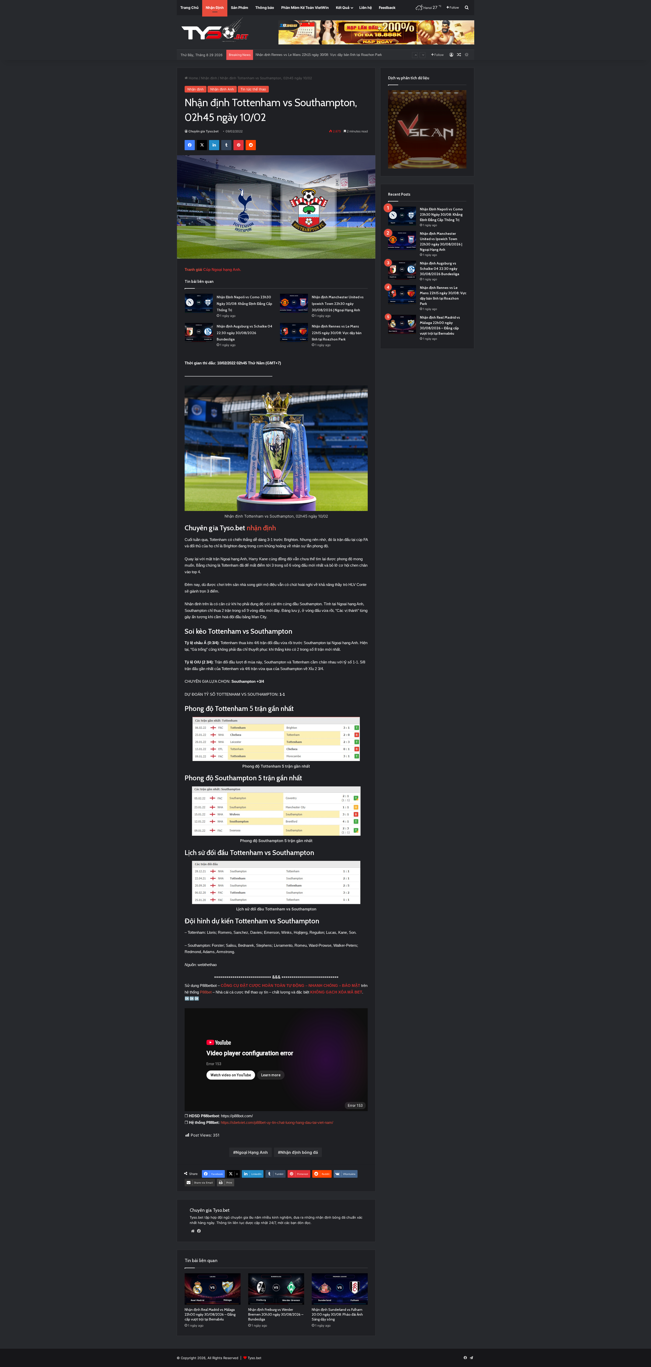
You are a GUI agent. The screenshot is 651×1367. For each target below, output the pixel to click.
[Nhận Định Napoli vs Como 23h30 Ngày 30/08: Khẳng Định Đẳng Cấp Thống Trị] (199, 303)
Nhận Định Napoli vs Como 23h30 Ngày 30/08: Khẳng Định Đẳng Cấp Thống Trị (244, 303)
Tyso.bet (254, 1358)
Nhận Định (215, 7)
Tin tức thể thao (253, 89)
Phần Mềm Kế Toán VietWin (305, 7)
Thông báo (264, 7)
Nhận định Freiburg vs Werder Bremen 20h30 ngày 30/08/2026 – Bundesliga (275, 1314)
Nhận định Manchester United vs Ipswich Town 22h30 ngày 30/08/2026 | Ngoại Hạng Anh (338, 303)
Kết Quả (342, 7)
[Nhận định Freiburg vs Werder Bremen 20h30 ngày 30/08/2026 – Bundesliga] (276, 1289)
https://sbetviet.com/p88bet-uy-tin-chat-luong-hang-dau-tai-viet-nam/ (277, 1122)
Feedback (387, 7)
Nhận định (209, 78)
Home (193, 78)
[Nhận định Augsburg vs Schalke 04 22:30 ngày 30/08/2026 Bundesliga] (199, 332)
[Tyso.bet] (215, 30)
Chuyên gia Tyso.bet (203, 131)
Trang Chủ (189, 7)
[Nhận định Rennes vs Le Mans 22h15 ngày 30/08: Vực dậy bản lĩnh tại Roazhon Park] (294, 332)
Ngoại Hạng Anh (252, 1152)
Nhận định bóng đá (299, 1152)
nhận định (261, 528)
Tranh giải (194, 269)
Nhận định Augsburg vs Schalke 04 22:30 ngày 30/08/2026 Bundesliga (244, 332)
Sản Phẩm (239, 7)
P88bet (206, 992)
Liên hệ (365, 7)
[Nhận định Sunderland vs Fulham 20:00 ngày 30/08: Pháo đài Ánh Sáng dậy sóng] (340, 1289)
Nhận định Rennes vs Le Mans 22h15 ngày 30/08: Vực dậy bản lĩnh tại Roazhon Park (337, 332)
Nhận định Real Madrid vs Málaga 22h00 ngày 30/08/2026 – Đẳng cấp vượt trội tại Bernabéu (324, 55)
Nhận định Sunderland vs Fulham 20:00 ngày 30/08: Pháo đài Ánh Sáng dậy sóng (337, 1314)
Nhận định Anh (222, 89)
